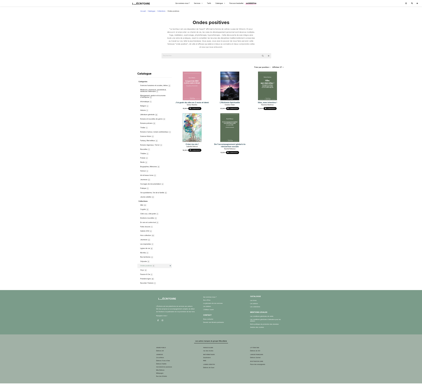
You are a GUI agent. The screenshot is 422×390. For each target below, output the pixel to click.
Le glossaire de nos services (213, 303)
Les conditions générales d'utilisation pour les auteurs (265, 320)
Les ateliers (207, 306)
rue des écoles (208, 351)
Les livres (253, 300)
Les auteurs (254, 303)
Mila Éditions (160, 370)
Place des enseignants (257, 364)
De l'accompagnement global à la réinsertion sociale (229, 145)
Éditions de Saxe (208, 367)
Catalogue (219, 3)
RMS (204, 360)
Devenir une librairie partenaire (213, 322)
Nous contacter (208, 319)
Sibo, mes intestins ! (267, 102)
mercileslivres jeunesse (164, 367)
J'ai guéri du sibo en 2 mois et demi (192, 102)
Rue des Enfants (161, 376)
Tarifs (209, 3)
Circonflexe (160, 357)
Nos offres (206, 300)
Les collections (255, 307)
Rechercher (262, 55)
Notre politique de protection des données (264, 324)
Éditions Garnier (255, 357)
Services (197, 3)
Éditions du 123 (255, 351)
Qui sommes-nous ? (182, 3)
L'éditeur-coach (208, 309)
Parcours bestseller (236, 3)
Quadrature (207, 357)
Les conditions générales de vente (261, 316)
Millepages (159, 373)
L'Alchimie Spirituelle (230, 102)
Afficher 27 (277, 67)
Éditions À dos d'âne (163, 360)
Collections (161, 11)
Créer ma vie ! (192, 144)
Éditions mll (160, 351)
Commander (195, 108)
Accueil (143, 11)
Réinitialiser (268, 55)
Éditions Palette (161, 364)
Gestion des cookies (257, 327)
